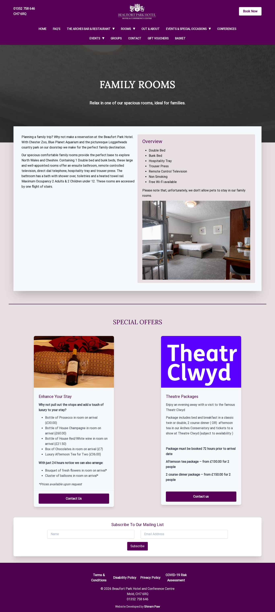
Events (95, 38)
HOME (43, 28)
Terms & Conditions (98, 577)
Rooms (126, 28)
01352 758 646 (24, 8)
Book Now (250, 11)
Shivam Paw (152, 606)
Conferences (226, 28)
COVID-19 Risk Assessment (176, 577)
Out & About (151, 28)
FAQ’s (56, 28)
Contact (134, 38)
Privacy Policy (150, 578)
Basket (180, 38)
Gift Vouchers (158, 38)
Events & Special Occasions (186, 28)
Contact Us (74, 498)
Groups (116, 38)
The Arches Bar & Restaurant (89, 28)
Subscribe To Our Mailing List (137, 524)
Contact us (201, 496)
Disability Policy (124, 578)
